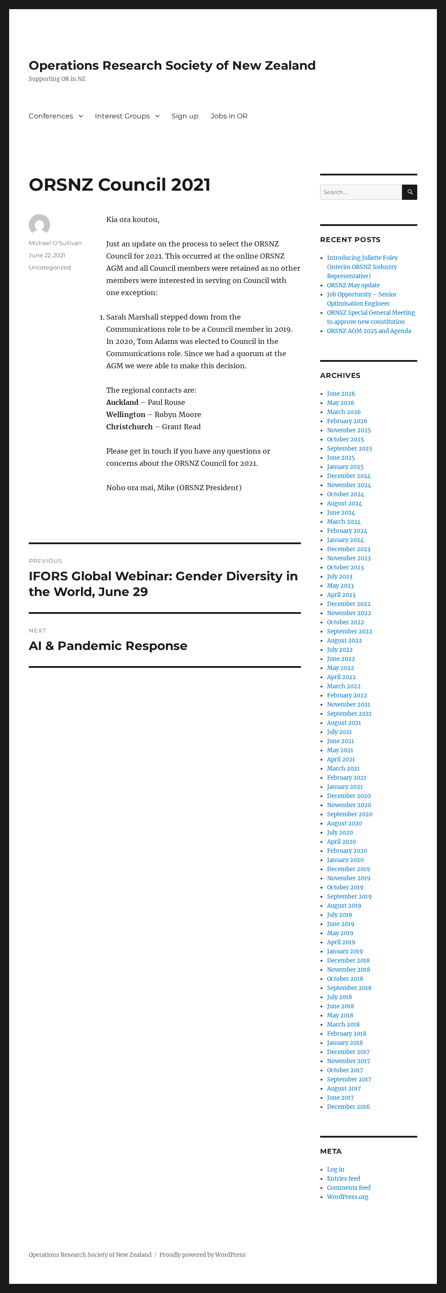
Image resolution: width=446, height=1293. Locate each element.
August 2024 (344, 503)
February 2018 (346, 1033)
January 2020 (345, 860)
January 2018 (345, 1043)
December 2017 (348, 1052)
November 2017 (348, 1061)
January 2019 (345, 951)
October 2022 (345, 622)
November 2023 (349, 558)
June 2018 (340, 1006)
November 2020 (349, 805)
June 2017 (340, 1097)
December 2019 (348, 869)
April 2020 (341, 841)
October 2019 (345, 887)
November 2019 (349, 878)
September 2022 (349, 631)
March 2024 (344, 521)
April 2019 (341, 942)
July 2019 (339, 915)
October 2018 (345, 979)
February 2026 (347, 421)
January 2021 (345, 787)
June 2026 (341, 393)
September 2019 (349, 896)
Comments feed (349, 1188)
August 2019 (344, 905)
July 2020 (340, 832)
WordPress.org (347, 1197)
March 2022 (344, 686)
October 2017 (345, 1070)
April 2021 (341, 759)
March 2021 (343, 768)
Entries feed (343, 1178)
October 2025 (345, 439)
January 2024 (345, 540)
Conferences (51, 116)
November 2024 (349, 485)
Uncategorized (50, 267)
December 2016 (348, 1107)
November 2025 (349, 430)
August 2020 (344, 823)
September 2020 (349, 814)
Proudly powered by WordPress (202, 1255)
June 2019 (341, 924)
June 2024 (341, 512)
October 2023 (345, 567)
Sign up (185, 116)
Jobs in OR (229, 116)
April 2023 (341, 595)
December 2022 (349, 604)
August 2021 (344, 723)
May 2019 (340, 933)
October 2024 (345, 494)
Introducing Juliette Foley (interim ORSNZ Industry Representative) (362, 267)
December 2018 (348, 960)
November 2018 (348, 969)
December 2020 (349, 796)
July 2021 (339, 732)
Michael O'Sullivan (55, 242)
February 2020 (347, 851)
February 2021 (346, 777)
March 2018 (343, 1024)
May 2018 (340, 1015)
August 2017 (344, 1088)
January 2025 (345, 467)
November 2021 (348, 704)
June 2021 (340, 741)
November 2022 (349, 613)
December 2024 (349, 476)
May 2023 (340, 585)
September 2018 (349, 988)
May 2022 (340, 668)
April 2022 (341, 677)
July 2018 (339, 997)
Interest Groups (122, 116)
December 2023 (348, 549)
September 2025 (349, 448)
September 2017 (349, 1079)
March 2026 (344, 412)
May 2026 (341, 403)
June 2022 (341, 659)
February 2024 (347, 531)
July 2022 (340, 649)
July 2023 (339, 576)
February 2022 (347, 695)
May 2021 (340, 750)
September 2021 (349, 713)
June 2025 (341, 457)
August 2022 (344, 640)
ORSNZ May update (353, 285)
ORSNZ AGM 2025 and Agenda (369, 331)
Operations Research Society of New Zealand (172, 65)
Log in (336, 1169)
